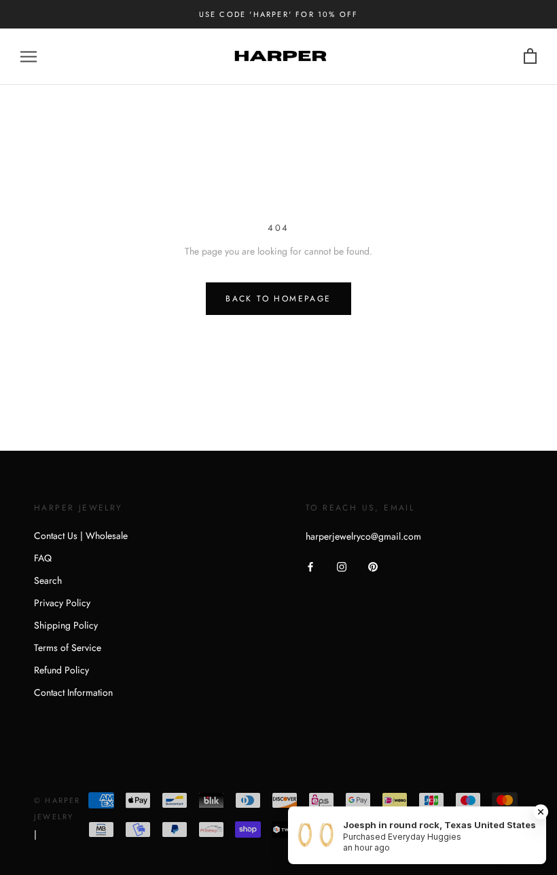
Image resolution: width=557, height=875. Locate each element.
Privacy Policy (62, 603)
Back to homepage (278, 299)
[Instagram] (341, 566)
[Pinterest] (373, 566)
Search (48, 580)
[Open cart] (530, 56)
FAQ (43, 558)
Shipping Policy (66, 625)
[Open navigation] (28, 56)
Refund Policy (61, 670)
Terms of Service (67, 647)
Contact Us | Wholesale (81, 535)
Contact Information (73, 692)
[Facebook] (310, 566)
